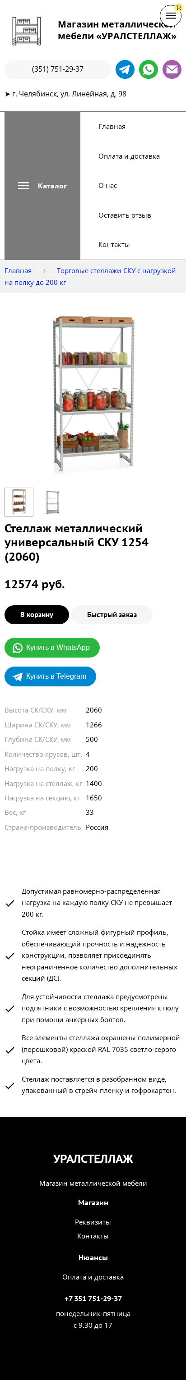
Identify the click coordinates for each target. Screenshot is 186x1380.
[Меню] (170, 16)
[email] (172, 69)
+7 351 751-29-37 (93, 1298)
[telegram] (125, 69)
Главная (112, 126)
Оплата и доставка (129, 155)
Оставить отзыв (124, 214)
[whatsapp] (148, 69)
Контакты (114, 244)
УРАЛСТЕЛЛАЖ (93, 1159)
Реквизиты (93, 1221)
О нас (107, 185)
